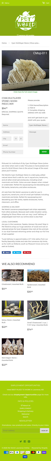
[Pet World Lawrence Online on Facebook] (25, 442)
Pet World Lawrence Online (18, 448)
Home (4, 43)
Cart (47, 3)
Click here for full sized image (25, 92)
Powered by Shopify (39, 448)
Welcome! (25, 414)
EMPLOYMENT (25, 408)
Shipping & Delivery (25, 411)
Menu (7, 3)
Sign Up (45, 431)
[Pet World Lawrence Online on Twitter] (21, 442)
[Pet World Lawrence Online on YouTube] (29, 442)
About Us (26, 405)
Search (25, 417)
